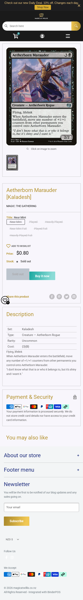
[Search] (76, 26)
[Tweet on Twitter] (66, 296)
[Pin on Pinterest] (59, 296)
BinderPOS (53, 592)
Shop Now (42, 7)
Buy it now (42, 276)
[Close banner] (79, 5)
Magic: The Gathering (21, 206)
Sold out (18, 274)
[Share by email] (74, 296)
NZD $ (9, 539)
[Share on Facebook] (52, 296)
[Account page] (42, 36)
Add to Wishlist (21, 246)
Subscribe (17, 521)
